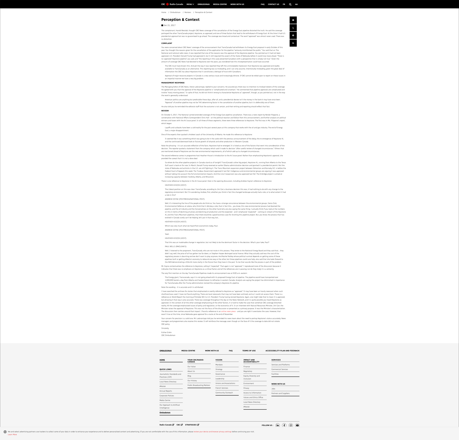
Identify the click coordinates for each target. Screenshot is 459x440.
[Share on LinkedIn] (293, 43)
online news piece (228, 311)
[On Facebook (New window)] (284, 425)
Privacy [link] (246, 388)
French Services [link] (222, 388)
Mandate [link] (219, 364)
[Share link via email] (293, 20)
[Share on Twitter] (293, 27)
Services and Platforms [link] (280, 364)
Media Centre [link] (220, 4)
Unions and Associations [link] (225, 383)
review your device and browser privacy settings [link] (213, 431)
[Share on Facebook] (293, 35)
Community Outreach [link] (224, 392)
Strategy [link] (219, 369)
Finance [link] (246, 366)
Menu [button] (190, 4)
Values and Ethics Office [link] (253, 397)
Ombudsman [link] (204, 4)
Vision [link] (219, 360)
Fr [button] (284, 4)
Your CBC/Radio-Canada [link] (196, 361)
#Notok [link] (163, 386)
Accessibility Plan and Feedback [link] (282, 350)
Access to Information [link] (252, 393)
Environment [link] (248, 383)
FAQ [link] (262, 4)
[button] (290, 4)
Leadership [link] (220, 378)
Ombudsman (175, 12)
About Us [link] (191, 371)
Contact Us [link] (273, 4)
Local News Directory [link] (168, 381)
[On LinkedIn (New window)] (278, 425)
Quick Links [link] (166, 369)
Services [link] (276, 360)
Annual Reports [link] (166, 391)
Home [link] (162, 360)
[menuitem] (166, 351)
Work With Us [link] (237, 4)
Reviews (187, 12)
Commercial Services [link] (279, 369)
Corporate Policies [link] (167, 395)
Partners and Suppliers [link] (280, 393)
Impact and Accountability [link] (251, 361)
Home (164, 12)
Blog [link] (189, 376)
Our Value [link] (192, 366)
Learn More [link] (12, 434)
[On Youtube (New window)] (297, 425)
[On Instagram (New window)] (291, 425)
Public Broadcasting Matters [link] (199, 385)
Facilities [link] (275, 374)
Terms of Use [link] (249, 350)
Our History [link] (192, 380)
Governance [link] (220, 374)
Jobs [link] (273, 389)
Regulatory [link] (247, 371)
